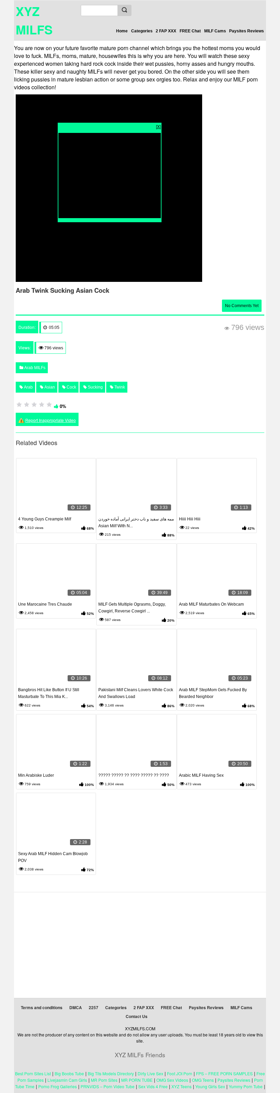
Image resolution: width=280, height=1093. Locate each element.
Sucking (95, 387)
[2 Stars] (26, 404)
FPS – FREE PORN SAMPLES (224, 1073)
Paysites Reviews (246, 31)
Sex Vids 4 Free (153, 1086)
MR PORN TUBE (137, 1080)
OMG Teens (203, 1080)
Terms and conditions (41, 1007)
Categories (142, 31)
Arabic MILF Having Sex (201, 775)
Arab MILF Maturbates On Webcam (211, 604)
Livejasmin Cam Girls (67, 1080)
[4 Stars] (41, 404)
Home (122, 31)
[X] (158, 126)
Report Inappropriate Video (50, 420)
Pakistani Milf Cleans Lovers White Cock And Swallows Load (135, 693)
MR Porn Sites (104, 1080)
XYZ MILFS (34, 20)
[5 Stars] (49, 404)
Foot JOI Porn (179, 1073)
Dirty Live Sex (150, 1073)
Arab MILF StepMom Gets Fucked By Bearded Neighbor (213, 693)
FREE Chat (190, 31)
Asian (49, 387)
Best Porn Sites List (33, 1073)
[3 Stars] (34, 404)
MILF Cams (215, 31)
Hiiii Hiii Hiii (189, 519)
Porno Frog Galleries (57, 1086)
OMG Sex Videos (172, 1080)
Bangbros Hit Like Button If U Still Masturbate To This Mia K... (48, 693)
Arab (28, 387)
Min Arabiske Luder (36, 775)
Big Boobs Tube (69, 1073)
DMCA (75, 1007)
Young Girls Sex (210, 1086)
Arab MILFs (34, 367)
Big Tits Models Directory (111, 1073)
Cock (71, 387)
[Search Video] (124, 10)
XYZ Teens (181, 1086)
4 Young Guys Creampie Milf (44, 519)
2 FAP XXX (166, 31)
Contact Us (137, 1016)
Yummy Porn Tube (246, 1086)
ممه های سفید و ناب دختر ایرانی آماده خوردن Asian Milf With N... (136, 522)
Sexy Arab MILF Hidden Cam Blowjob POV (53, 857)
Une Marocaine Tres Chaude (45, 604)
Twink (119, 387)
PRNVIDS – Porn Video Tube (108, 1086)
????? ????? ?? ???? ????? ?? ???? (133, 775)
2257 (93, 1007)
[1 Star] (19, 404)
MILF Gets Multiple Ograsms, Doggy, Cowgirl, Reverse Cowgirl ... (132, 607)
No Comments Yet (241, 305)
